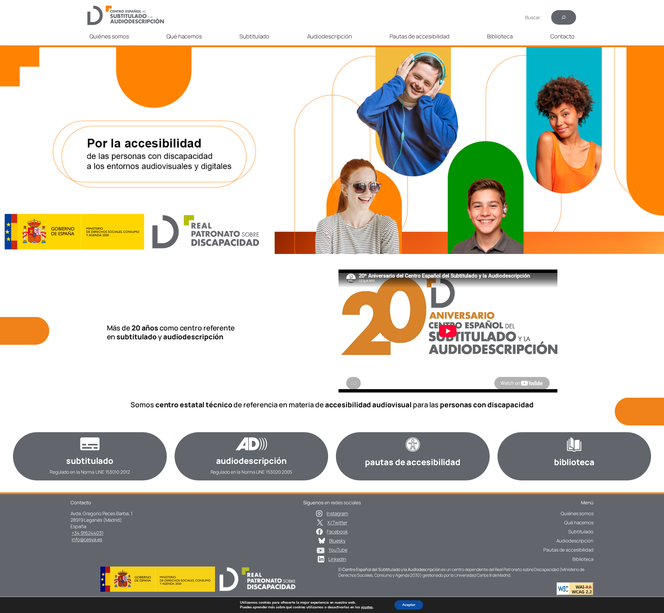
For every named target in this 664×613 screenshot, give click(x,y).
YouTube (338, 550)
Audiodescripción (329, 36)
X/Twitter (337, 522)
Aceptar (408, 604)
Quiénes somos (109, 36)
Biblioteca (500, 36)
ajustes (367, 607)
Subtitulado (254, 36)
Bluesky (337, 541)
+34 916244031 (87, 533)
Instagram (337, 513)
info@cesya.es (87, 539)
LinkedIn (337, 559)
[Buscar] (563, 17)
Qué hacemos (184, 36)
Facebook (337, 531)
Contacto (562, 36)
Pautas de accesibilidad (419, 36)
